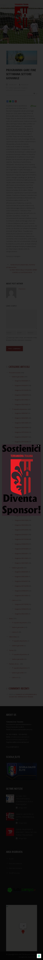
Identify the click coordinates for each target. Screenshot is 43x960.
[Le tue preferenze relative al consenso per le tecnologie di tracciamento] (39, 956)
